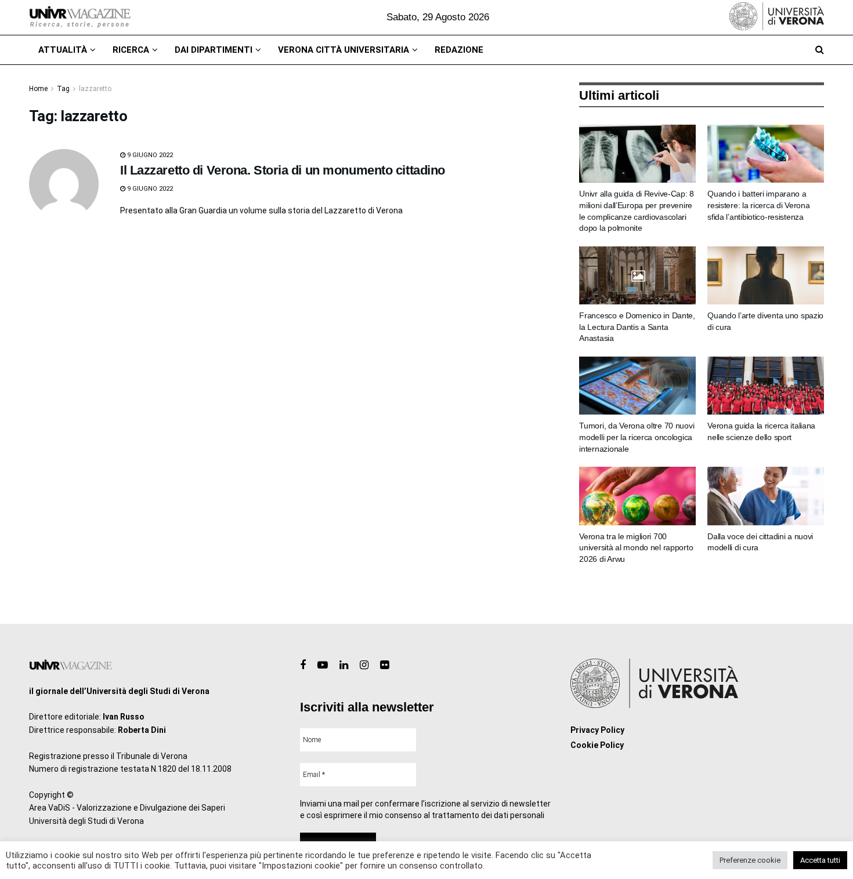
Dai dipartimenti (213, 50)
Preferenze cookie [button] (750, 860)
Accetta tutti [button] (820, 860)
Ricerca (131, 50)
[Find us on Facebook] (303, 665)
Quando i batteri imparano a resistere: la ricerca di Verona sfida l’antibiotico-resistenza (758, 205)
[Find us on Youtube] (322, 665)
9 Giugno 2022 (149, 155)
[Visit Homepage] (80, 17)
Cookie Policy (597, 745)
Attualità (62, 50)
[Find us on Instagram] (364, 665)
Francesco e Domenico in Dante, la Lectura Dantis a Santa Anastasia (637, 327)
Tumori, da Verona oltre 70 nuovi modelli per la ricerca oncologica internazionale (636, 437)
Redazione (459, 50)
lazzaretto (95, 89)
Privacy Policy (597, 730)
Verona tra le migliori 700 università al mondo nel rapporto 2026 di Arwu (636, 548)
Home (38, 89)
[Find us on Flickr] (384, 665)
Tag (63, 89)
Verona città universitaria (343, 50)
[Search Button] (819, 49)
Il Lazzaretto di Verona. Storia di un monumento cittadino (282, 170)
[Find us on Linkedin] (343, 665)
